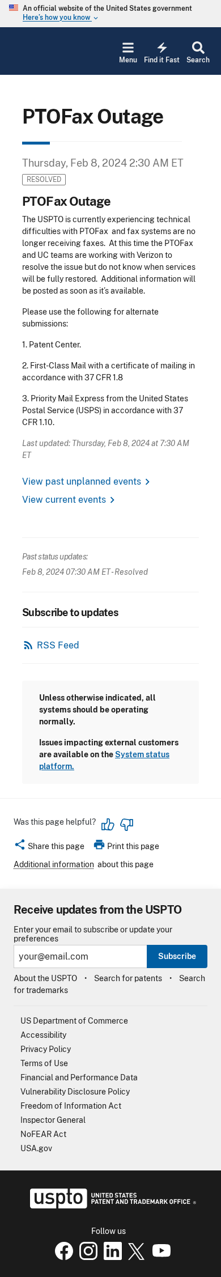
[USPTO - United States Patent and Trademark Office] (111, 1205)
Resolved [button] (44, 179)
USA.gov (36, 1148)
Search (198, 60)
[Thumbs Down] (126, 824)
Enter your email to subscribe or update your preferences (93, 934)
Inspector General (53, 1120)
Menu (128, 60)
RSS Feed (58, 645)
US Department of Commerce (74, 1020)
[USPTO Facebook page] (61, 1257)
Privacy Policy (45, 1049)
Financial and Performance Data (79, 1077)
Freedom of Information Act (70, 1105)
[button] (49, 847)
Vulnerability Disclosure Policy (75, 1091)
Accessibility (43, 1035)
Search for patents (128, 978)
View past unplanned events (81, 481)
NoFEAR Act (43, 1134)
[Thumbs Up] (108, 824)
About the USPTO (45, 978)
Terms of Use (44, 1063)
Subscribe (177, 956)
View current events (64, 499)
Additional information (54, 864)
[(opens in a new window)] (86, 1257)
